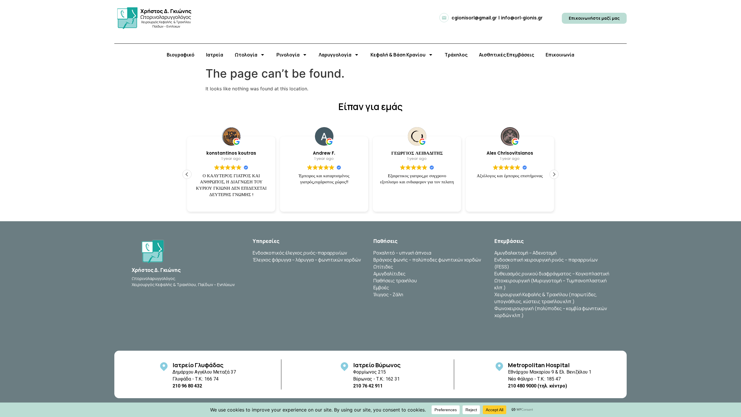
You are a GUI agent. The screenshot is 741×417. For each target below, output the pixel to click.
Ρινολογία (288, 55)
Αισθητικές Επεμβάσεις (506, 55)
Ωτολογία (246, 55)
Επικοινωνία (560, 55)
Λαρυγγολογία (335, 55)
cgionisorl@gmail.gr (474, 17)
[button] (554, 174)
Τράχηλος (456, 55)
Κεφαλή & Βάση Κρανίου (397, 55)
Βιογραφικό (181, 55)
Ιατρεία (214, 55)
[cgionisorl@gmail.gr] (444, 17)
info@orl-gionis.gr (522, 17)
